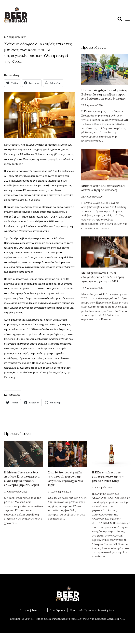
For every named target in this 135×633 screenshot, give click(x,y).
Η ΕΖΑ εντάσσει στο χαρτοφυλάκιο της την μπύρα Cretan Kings (108, 476)
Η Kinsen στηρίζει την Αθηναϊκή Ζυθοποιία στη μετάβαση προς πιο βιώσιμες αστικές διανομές (104, 94)
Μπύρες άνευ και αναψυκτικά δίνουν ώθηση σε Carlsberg (103, 188)
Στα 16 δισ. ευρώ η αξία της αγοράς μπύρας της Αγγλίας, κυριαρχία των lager (65, 478)
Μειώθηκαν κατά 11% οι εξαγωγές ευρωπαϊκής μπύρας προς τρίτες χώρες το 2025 (102, 277)
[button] (120, 19)
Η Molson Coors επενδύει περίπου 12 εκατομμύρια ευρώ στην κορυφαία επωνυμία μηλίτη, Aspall (22, 478)
